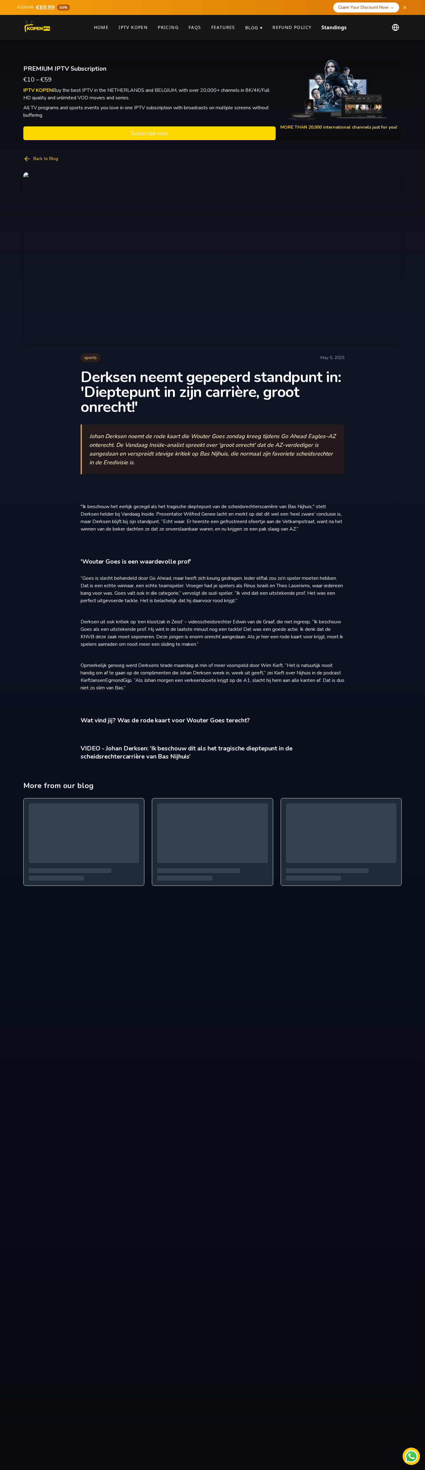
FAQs (195, 27)
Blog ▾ (254, 28)
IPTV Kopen (133, 27)
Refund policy (292, 27)
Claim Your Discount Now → (366, 7)
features (223, 27)
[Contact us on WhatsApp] (411, 1456)
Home (101, 27)
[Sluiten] (405, 7)
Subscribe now (149, 133)
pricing (168, 27)
